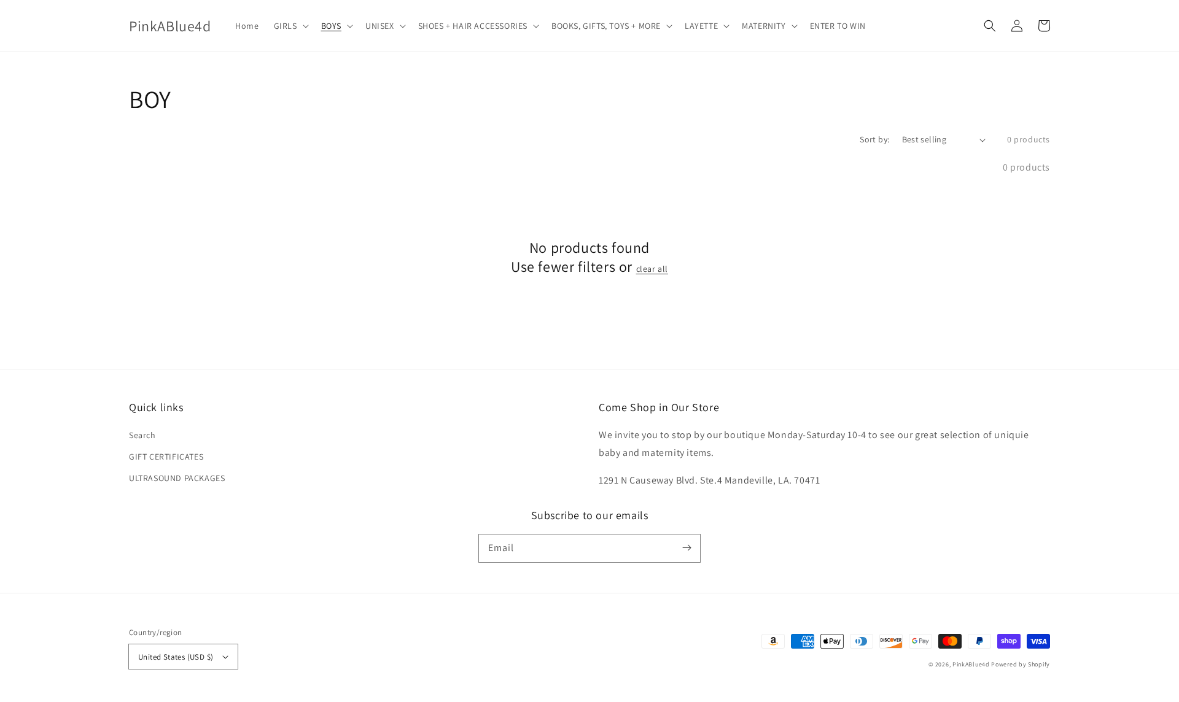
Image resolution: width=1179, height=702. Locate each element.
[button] (989, 25)
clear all (652, 268)
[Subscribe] (686, 547)
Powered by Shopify (1020, 664)
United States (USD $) (175, 657)
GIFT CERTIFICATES (166, 456)
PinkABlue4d (971, 664)
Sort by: (874, 139)
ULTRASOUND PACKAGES (177, 478)
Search (142, 435)
